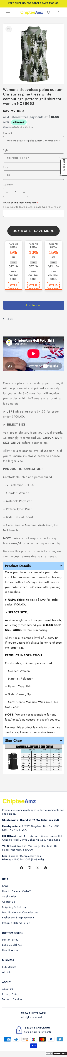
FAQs (5, 886)
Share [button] (10, 319)
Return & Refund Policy (16, 923)
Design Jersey (10, 939)
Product (7, 133)
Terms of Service (12, 999)
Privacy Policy (10, 994)
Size (5, 167)
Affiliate (6, 972)
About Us (7, 989)
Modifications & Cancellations (20, 912)
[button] (8, 12)
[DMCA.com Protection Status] (56, 1054)
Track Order (9, 896)
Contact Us (8, 901)
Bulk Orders (9, 967)
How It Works (10, 950)
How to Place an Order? (16, 891)
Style (5, 150)
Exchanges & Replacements (18, 917)
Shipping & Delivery (14, 907)
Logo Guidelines (12, 945)
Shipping (7, 126)
